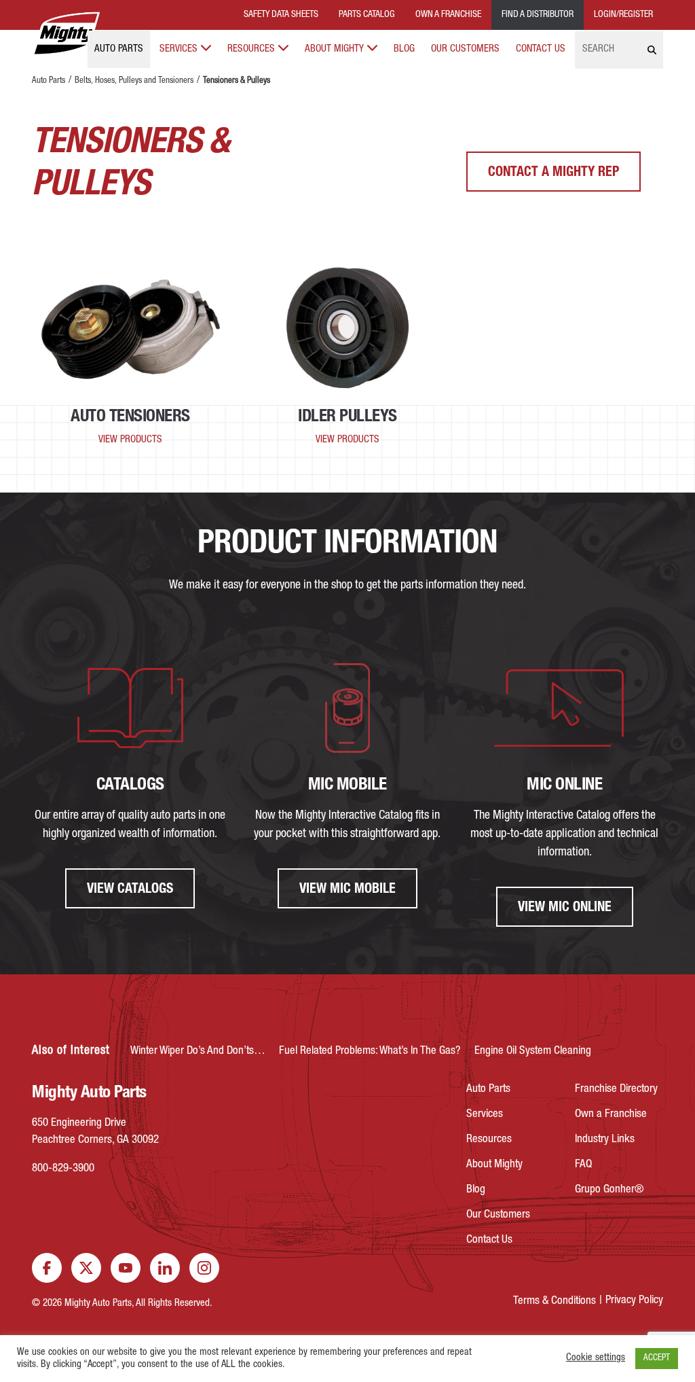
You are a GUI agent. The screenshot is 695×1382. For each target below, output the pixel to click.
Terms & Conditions (554, 1301)
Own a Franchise (611, 1114)
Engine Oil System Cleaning (532, 1051)
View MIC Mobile (347, 890)
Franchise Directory (616, 1089)
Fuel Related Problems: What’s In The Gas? (370, 1051)
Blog (404, 49)
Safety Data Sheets (281, 15)
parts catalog (367, 15)
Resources (251, 49)
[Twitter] (86, 1268)
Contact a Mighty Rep (553, 173)
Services (178, 49)
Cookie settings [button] (595, 1358)
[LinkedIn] (165, 1268)
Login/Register (623, 15)
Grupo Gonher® (609, 1190)
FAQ (583, 1165)
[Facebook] (47, 1268)
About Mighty (334, 49)
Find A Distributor (538, 15)
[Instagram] (204, 1268)
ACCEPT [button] (656, 1358)
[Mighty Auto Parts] (66, 34)
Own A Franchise (448, 15)
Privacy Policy (634, 1301)
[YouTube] (125, 1268)
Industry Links (605, 1140)
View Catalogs (130, 890)
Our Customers (465, 49)
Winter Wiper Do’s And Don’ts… (197, 1051)
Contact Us (540, 49)
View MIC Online (565, 908)
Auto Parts (118, 49)
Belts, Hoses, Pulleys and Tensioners (134, 81)
